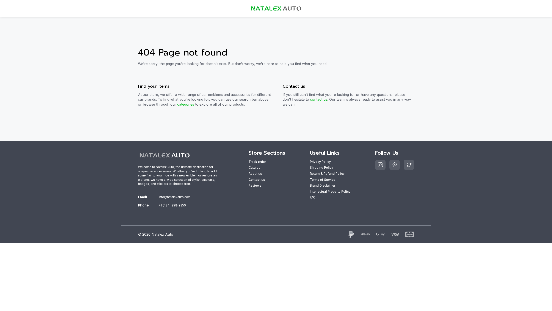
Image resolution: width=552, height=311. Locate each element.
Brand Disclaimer (322, 185)
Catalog (254, 167)
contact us (318, 99)
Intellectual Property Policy (330, 191)
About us (255, 173)
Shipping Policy (321, 167)
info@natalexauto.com (174, 197)
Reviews (255, 185)
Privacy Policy (320, 161)
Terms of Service (322, 179)
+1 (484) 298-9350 (172, 205)
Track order (257, 161)
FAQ (312, 197)
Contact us (257, 179)
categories (185, 104)
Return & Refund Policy (327, 173)
